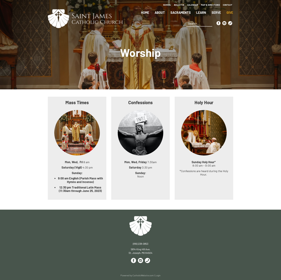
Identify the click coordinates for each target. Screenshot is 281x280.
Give (230, 12)
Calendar (192, 5)
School (167, 5)
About (160, 12)
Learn (201, 12)
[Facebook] (218, 23)
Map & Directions (210, 5)
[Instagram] (224, 23)
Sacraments (180, 12)
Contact (227, 5)
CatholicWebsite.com (143, 275)
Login (158, 275)
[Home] (85, 18)
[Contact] (230, 23)
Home (145, 12)
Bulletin (179, 5)
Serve (216, 12)
